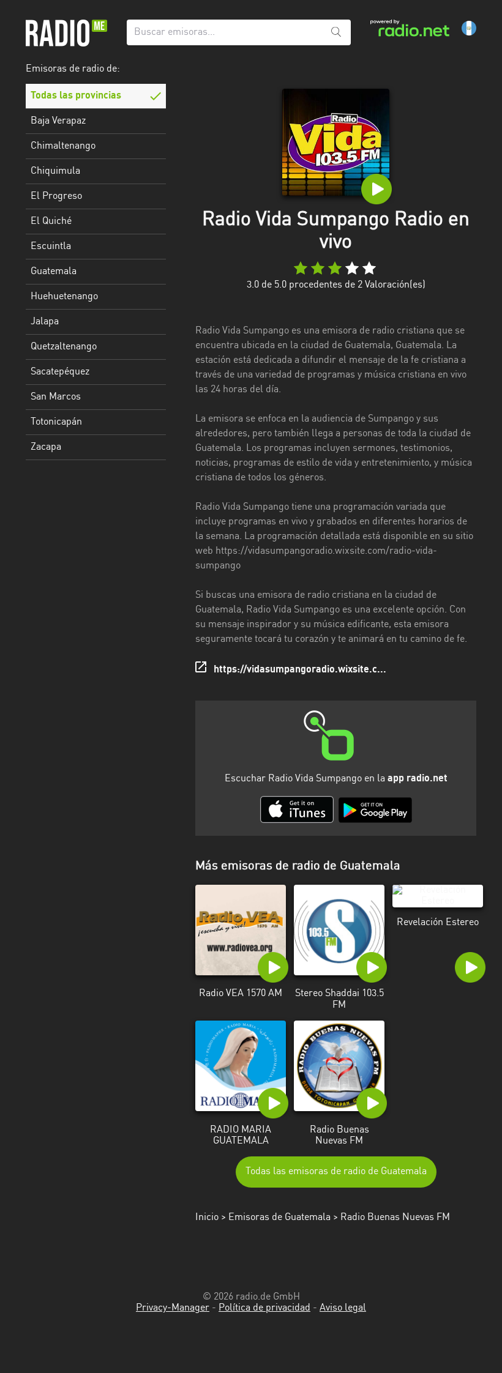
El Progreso (56, 196)
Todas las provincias (76, 96)
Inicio (207, 1217)
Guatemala (54, 272)
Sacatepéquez (60, 372)
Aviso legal (343, 1308)
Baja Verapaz (58, 121)
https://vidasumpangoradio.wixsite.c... (300, 670)
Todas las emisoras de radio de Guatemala (336, 1172)
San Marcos (56, 397)
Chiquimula (55, 171)
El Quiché (51, 221)
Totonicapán (56, 422)
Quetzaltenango (64, 347)
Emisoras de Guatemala (279, 1217)
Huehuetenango (64, 297)
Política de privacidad (264, 1308)
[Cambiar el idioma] (469, 28)
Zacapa (46, 447)
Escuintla (51, 246)
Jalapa (45, 322)
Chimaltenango (63, 146)
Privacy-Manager (172, 1308)
